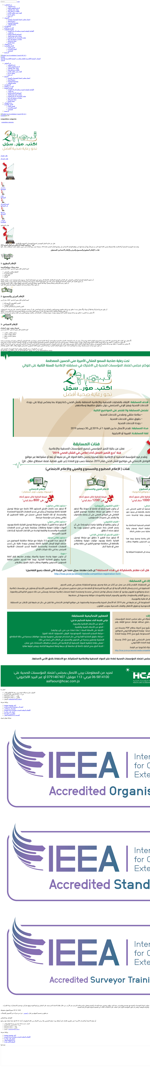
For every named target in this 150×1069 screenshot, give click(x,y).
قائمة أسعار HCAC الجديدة (12, 715)
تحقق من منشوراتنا (9, 713)
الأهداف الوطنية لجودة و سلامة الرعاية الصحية (17, 710)
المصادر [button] (38, 58)
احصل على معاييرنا (9, 712)
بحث (18, 1)
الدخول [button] (3, 60)
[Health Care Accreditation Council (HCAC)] (13, 55)
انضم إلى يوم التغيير (9, 708)
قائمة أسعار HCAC (9, 1040)
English (3, 57)
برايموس (26, 1013)
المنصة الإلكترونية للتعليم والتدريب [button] (26, 58)
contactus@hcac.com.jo (15, 699)
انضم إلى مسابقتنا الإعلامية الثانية (13, 707)
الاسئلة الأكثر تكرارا (9, 1042)
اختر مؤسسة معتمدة (10, 705)
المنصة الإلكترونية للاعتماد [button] (8, 58)
